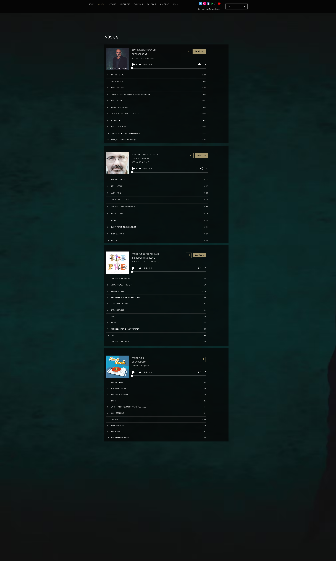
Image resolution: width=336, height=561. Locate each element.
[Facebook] (208, 3)
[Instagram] (204, 3)
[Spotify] (211, 3)
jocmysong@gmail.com (209, 9)
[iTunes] (215, 3)
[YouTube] (219, 3)
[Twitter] (200, 3)
